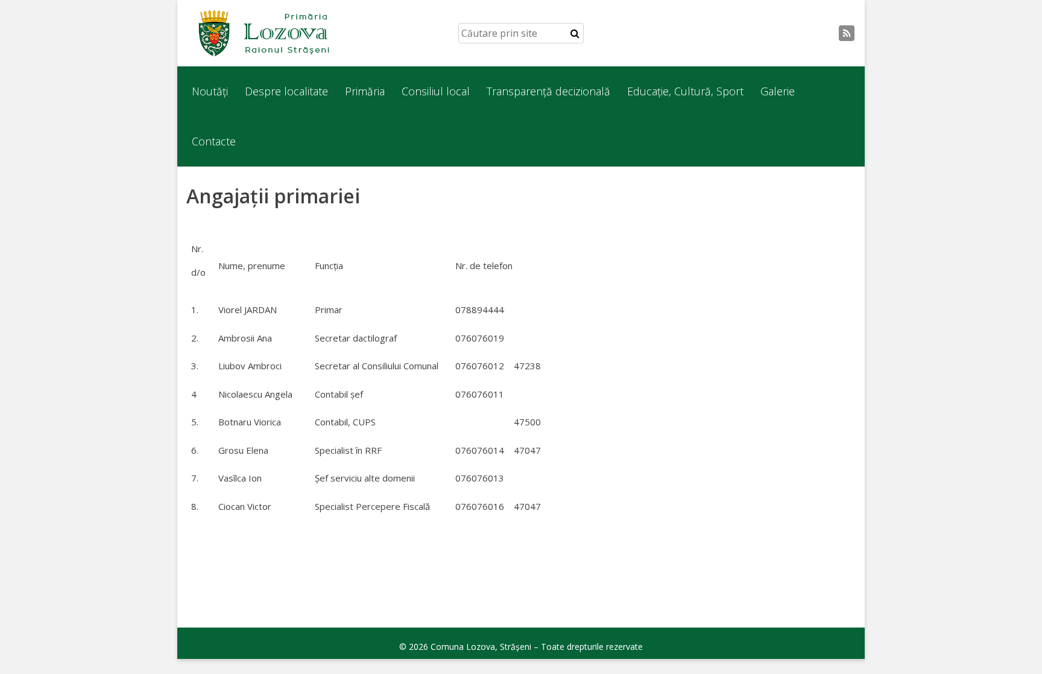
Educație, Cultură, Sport (685, 91)
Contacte (214, 141)
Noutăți (210, 91)
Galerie (777, 91)
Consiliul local (436, 91)
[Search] (575, 33)
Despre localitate (286, 91)
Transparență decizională (548, 91)
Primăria (365, 91)
